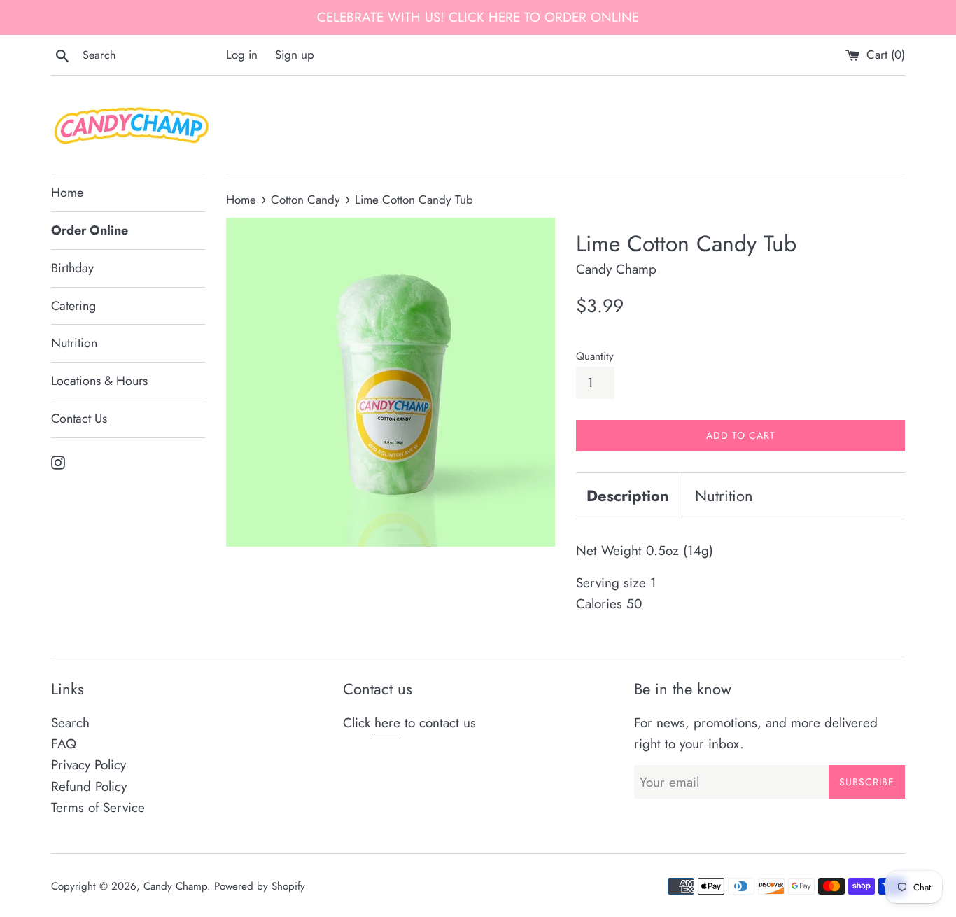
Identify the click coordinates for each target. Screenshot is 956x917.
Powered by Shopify (259, 886)
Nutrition (74, 343)
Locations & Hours (99, 381)
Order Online (89, 230)
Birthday (72, 268)
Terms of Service (98, 807)
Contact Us (79, 419)
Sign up (294, 54)
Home (67, 192)
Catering (73, 306)
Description (627, 495)
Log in (242, 54)
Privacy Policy (88, 764)
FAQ (63, 743)
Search (70, 722)
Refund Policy (89, 786)
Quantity (595, 356)
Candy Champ (175, 886)
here (387, 722)
